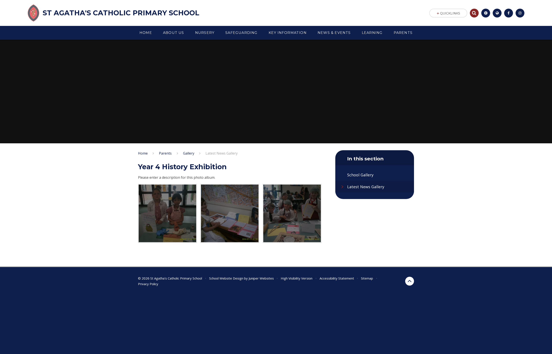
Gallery (188, 153)
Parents (165, 153)
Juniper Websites (261, 278)
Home (143, 153)
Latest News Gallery (221, 153)
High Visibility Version (296, 278)
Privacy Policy (148, 284)
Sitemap (367, 278)
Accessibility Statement (337, 278)
